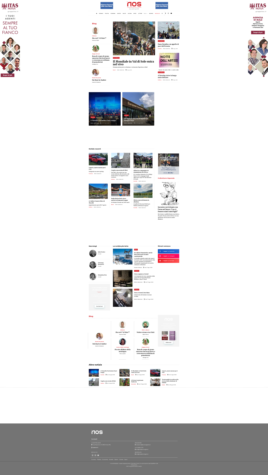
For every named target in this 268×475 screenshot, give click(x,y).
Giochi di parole (96, 77)
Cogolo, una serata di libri (119, 170)
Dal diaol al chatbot (99, 80)
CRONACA (101, 13)
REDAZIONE (138, 443)
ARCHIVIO (151, 13)
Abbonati (168, 342)
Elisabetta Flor (102, 275)
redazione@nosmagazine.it (143, 444)
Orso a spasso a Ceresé (141, 274)
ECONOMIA (113, 13)
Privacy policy (134, 464)
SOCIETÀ (119, 13)
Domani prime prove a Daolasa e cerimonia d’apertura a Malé (130, 67)
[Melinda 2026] (168, 163)
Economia (133, 384)
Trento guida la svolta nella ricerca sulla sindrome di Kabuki (170, 381)
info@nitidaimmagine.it (142, 449)
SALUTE (124, 13)
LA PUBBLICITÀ (139, 447)
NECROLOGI (157, 13)
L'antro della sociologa (122, 347)
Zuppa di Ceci (96, 53)
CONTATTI (95, 447)
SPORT (134, 13)
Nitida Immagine (138, 466)
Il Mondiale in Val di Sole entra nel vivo (133, 63)
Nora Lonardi (122, 353)
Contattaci (99, 306)
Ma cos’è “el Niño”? (99, 38)
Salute (163, 384)
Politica (99, 459)
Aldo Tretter (101, 252)
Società (160, 48)
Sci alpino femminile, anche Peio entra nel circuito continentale (143, 254)
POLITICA (107, 13)
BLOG (145, 13)
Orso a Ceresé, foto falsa (141, 292)
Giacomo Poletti (95, 40)
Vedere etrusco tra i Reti (145, 332)
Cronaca (91, 173)
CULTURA (130, 13)
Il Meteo (94, 35)
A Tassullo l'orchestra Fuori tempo (103, 120)
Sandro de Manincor (96, 82)
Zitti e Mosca (145, 330)
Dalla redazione (166, 48)
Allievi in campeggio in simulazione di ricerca (141, 171)
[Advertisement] (168, 103)
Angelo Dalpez (138, 267)
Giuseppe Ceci (95, 64)
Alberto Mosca (146, 334)
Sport (112, 204)
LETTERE (140, 13)
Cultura (113, 179)
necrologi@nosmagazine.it (99, 302)
